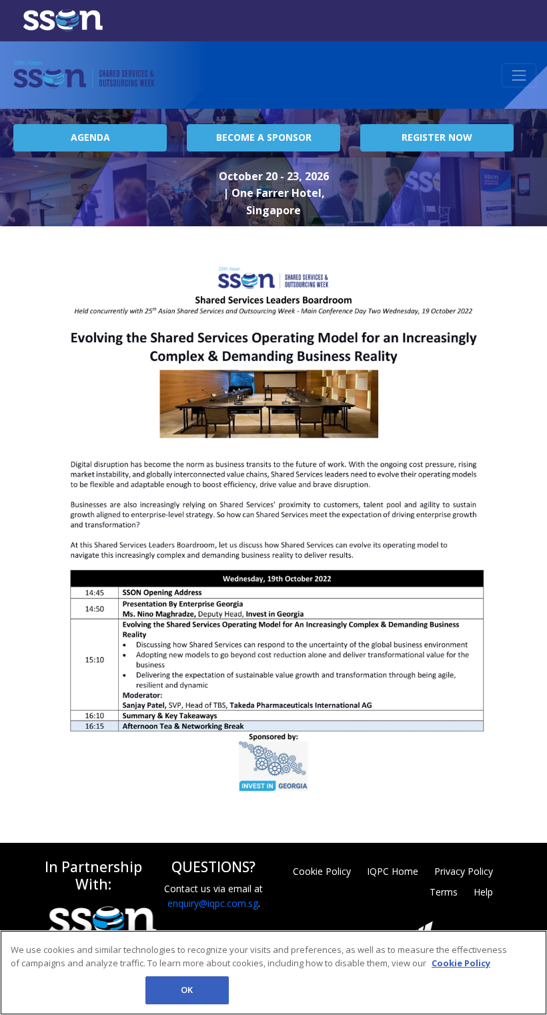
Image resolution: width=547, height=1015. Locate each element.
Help (483, 892)
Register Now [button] (437, 137)
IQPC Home (392, 871)
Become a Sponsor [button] (264, 137)
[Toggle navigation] (519, 75)
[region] (273, 972)
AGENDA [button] (90, 137)
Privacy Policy (463, 871)
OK (187, 990)
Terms (444, 892)
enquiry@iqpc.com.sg (212, 903)
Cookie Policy (322, 871)
